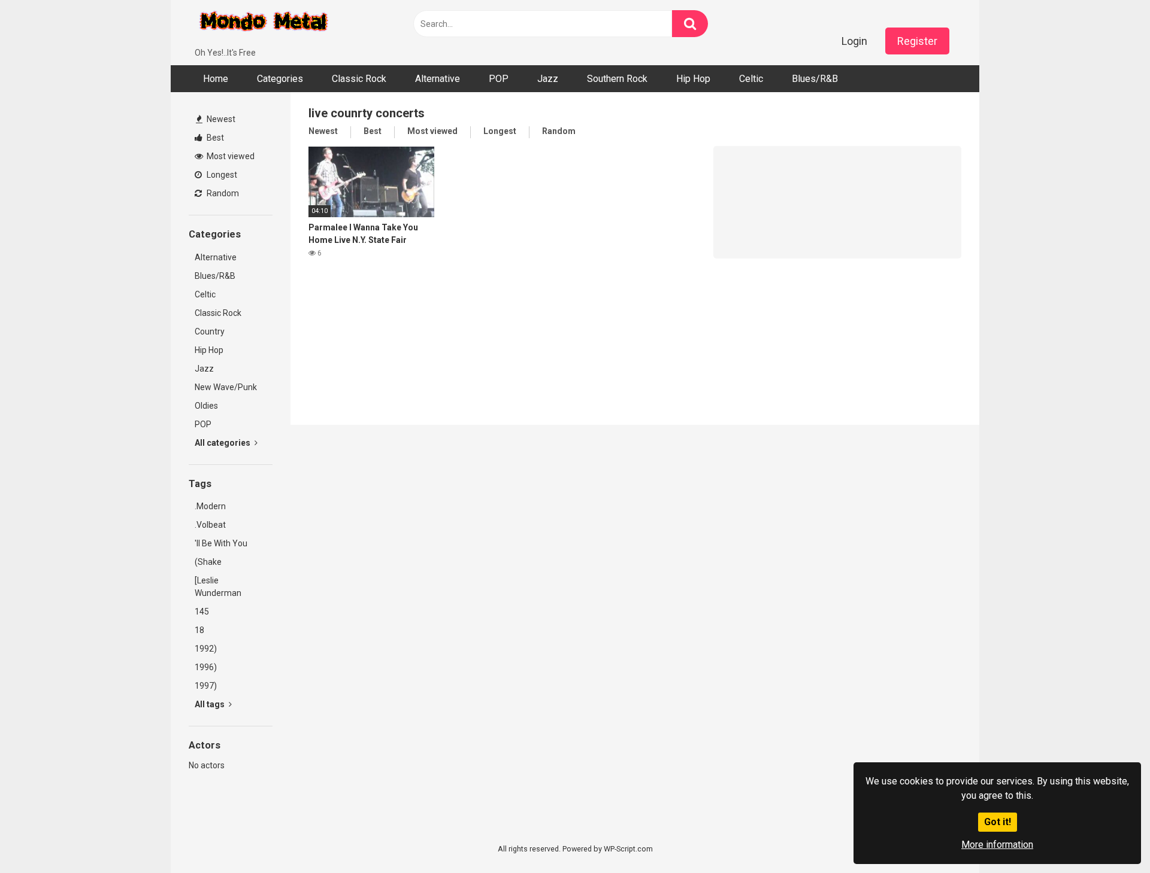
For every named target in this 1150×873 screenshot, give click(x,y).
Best (214, 137)
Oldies (206, 405)
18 (199, 630)
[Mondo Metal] (263, 23)
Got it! (997, 822)
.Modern (210, 506)
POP (499, 78)
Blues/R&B (815, 78)
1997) (206, 686)
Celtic (751, 78)
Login (854, 41)
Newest (220, 119)
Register (917, 41)
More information (997, 844)
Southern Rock (617, 78)
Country (210, 331)
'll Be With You (221, 543)
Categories (280, 78)
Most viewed (230, 156)
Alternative (437, 78)
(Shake (208, 562)
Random (222, 193)
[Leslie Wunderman (218, 587)
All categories (223, 443)
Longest (221, 175)
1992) (206, 648)
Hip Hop (693, 78)
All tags (210, 704)
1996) (206, 667)
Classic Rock (359, 78)
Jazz (547, 78)
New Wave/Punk (226, 387)
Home (215, 78)
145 (202, 611)
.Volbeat (210, 525)
